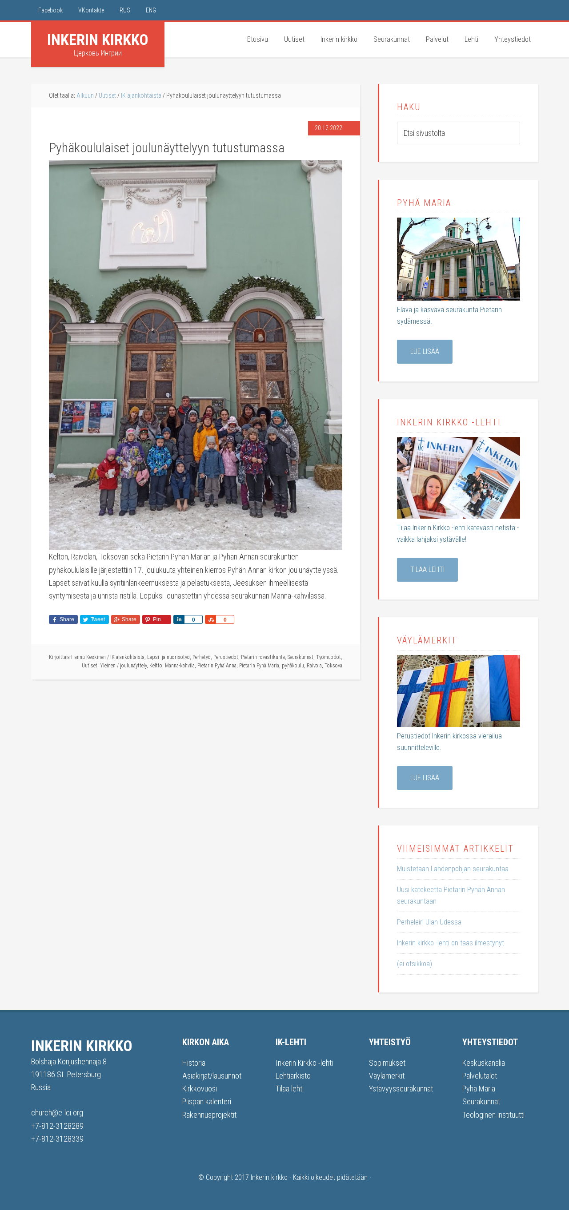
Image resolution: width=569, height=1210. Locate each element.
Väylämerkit (387, 1075)
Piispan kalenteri (206, 1101)
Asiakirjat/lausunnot (211, 1075)
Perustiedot (225, 657)
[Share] (178, 619)
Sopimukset (387, 1062)
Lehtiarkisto (293, 1075)
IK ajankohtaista (127, 657)
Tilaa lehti (427, 569)
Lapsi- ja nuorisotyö (168, 657)
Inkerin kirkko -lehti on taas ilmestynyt (450, 943)
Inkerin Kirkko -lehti (304, 1062)
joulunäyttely (133, 666)
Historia (193, 1062)
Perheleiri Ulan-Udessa (429, 922)
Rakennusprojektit (209, 1114)
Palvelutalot (479, 1075)
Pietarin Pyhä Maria (259, 666)
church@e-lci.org (57, 1112)
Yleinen (108, 666)
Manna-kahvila (180, 666)
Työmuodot (328, 657)
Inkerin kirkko (97, 39)
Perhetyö (201, 657)
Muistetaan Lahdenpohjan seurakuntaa (453, 869)
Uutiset (89, 666)
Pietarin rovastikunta (263, 657)
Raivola (314, 666)
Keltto (155, 666)
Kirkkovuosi (199, 1088)
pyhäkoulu (293, 666)
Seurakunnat (300, 657)
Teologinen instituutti (493, 1114)
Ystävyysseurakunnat (401, 1088)
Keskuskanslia (483, 1062)
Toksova (333, 666)
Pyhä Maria (478, 1088)
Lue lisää (424, 351)
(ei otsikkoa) (414, 964)
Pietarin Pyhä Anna (216, 666)
